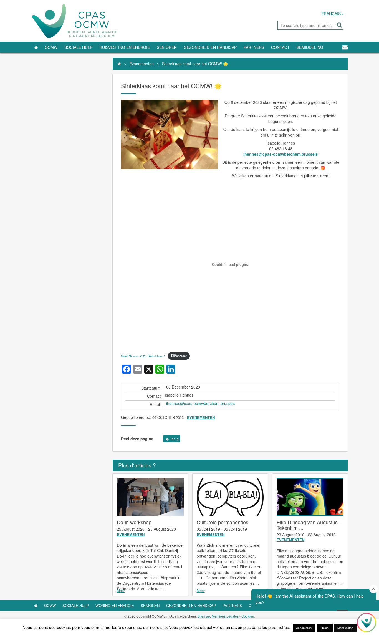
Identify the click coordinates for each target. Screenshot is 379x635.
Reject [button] (325, 627)
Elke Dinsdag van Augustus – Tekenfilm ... (309, 524)
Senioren (167, 47)
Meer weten (345, 627)
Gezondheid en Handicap (210, 47)
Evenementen (141, 63)
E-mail (155, 404)
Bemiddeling (310, 47)
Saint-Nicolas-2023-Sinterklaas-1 (143, 355)
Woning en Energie (114, 605)
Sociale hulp (75, 605)
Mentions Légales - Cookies (233, 616)
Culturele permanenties (222, 522)
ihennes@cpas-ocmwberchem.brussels (280, 154)
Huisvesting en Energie (124, 47)
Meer (121, 590)
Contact (280, 47)
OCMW (51, 47)
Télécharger (179, 355)
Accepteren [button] (304, 627)
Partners (254, 47)
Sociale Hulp (78, 47)
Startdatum (151, 388)
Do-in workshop (134, 522)
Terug (174, 438)
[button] (339, 25)
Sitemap (204, 616)
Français (331, 13)
